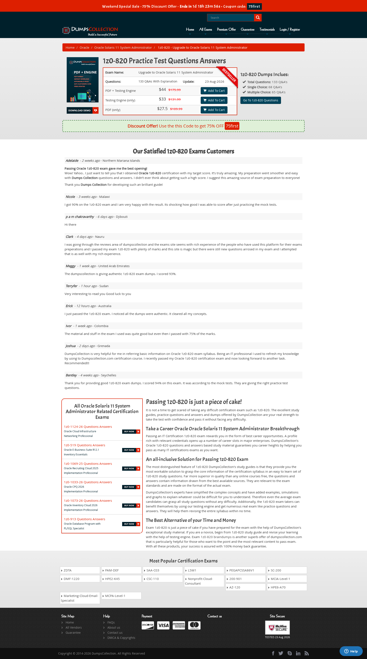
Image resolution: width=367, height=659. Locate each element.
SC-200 (275, 570)
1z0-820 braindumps (216, 537)
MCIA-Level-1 (280, 579)
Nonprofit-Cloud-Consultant (199, 581)
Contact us (115, 632)
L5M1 (191, 570)
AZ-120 (234, 587)
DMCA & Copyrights (121, 637)
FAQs (111, 622)
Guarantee (247, 29)
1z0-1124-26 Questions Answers (88, 426)
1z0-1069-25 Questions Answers (88, 463)
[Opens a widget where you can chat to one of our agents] (351, 651)
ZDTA (67, 570)
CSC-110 (152, 579)
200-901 (235, 579)
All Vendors (74, 627)
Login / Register (290, 29)
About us (113, 627)
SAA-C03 (152, 570)
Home (190, 29)
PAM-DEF (111, 570)
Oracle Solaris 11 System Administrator (123, 47)
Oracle (84, 47)
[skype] (290, 653)
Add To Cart (215, 91)
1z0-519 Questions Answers (84, 445)
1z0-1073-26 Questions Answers (88, 500)
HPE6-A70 (278, 587)
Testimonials (267, 29)
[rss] (307, 653)
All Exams (205, 29)
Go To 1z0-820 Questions (260, 100)
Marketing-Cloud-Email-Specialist (79, 598)
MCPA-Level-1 (115, 596)
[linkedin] (298, 653)
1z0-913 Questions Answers (84, 519)
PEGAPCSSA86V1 (241, 570)
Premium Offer (226, 29)
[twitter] (280, 653)
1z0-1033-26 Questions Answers (88, 482)
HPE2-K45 (112, 579)
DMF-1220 (71, 579)
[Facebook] (273, 653)
